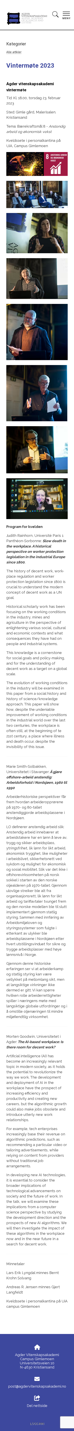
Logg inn (37, 1423)
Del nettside (37, 1406)
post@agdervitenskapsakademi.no (37, 1386)
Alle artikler (14, 52)
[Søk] (55, 15)
